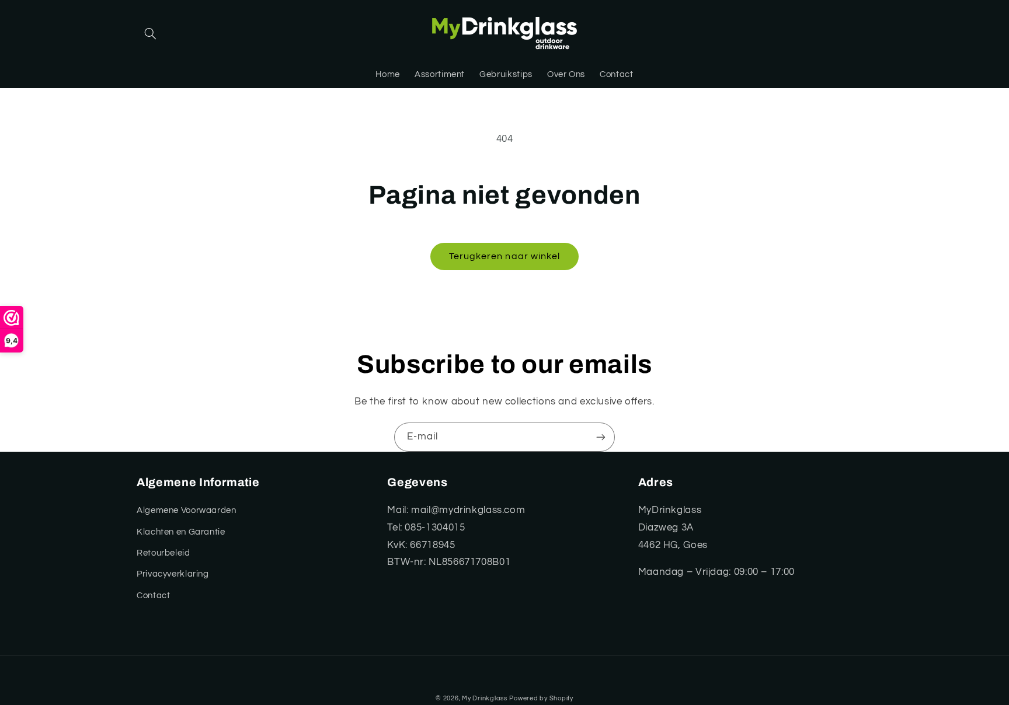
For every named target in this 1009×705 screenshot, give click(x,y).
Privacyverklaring (173, 574)
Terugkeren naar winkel (504, 256)
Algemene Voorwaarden (186, 510)
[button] (150, 33)
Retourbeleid (163, 553)
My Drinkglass (484, 698)
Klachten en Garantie (181, 532)
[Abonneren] (600, 437)
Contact (153, 595)
